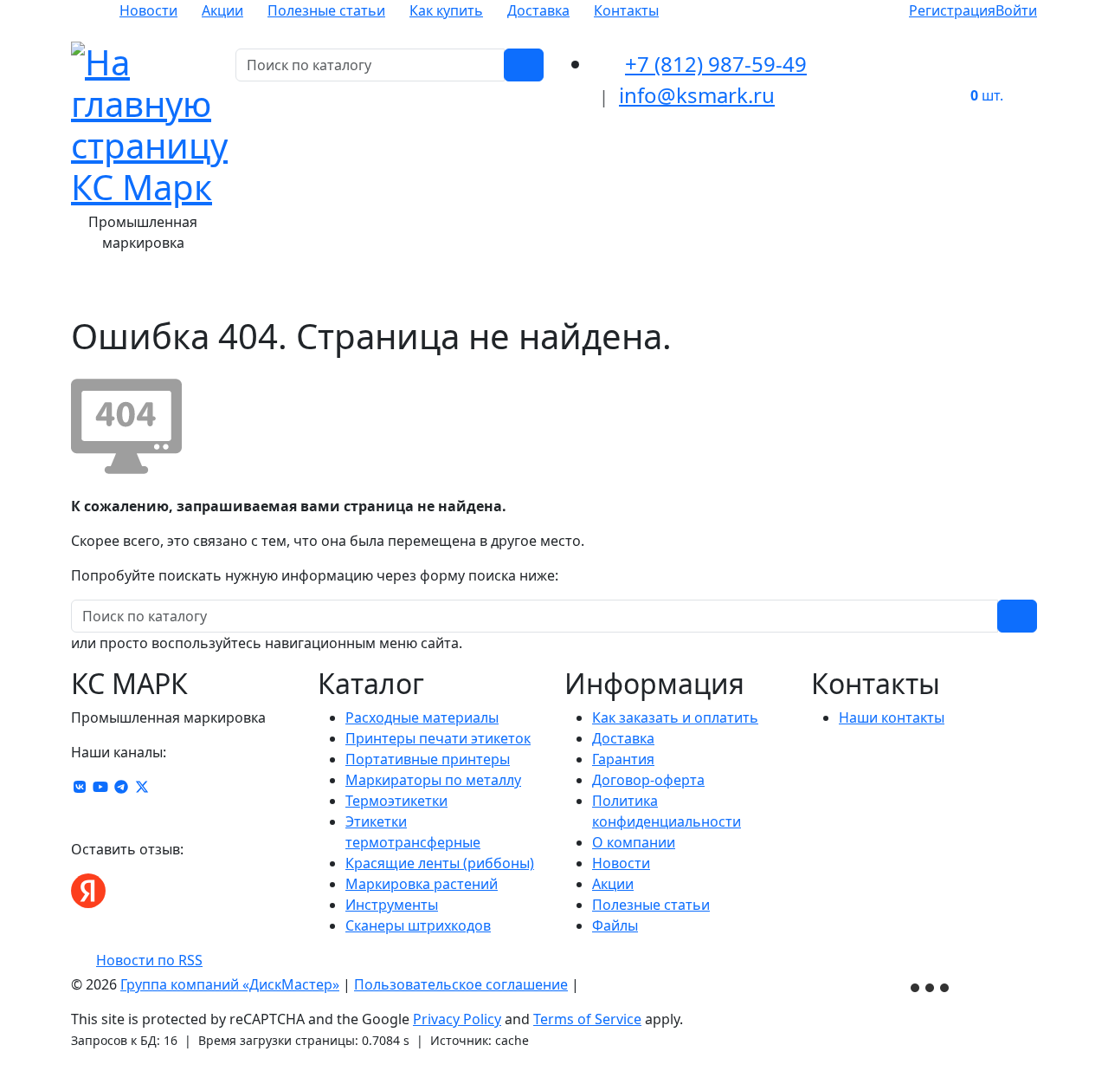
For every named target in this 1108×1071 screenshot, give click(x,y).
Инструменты (391, 904)
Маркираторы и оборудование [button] (592, 291)
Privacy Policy (457, 1019)
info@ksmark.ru (697, 95)
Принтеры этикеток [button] (396, 291)
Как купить (446, 10)
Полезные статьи (326, 10)
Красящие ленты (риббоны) (439, 863)
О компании (633, 842)
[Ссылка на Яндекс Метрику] (931, 986)
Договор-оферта (648, 779)
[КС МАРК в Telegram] (121, 786)
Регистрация (952, 10)
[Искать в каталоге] (524, 65)
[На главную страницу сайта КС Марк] (82, 291)
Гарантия (623, 759)
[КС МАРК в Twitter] (142, 786)
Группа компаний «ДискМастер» (229, 984)
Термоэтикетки (396, 800)
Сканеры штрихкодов (418, 925)
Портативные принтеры (427, 759)
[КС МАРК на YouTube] (100, 786)
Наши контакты (891, 717)
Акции (222, 10)
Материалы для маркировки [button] (209, 291)
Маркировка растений (421, 883)
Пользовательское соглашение (461, 984)
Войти (1016, 10)
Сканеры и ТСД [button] (772, 291)
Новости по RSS (149, 960)
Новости (148, 10)
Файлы (615, 925)
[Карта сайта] (591, 984)
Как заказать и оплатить (675, 717)
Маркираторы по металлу (433, 779)
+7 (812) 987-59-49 (716, 63)
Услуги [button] (869, 291)
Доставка (538, 10)
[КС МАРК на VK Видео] (79, 786)
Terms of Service (587, 1019)
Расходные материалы (422, 717)
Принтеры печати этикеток (438, 738)
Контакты (626, 10)
